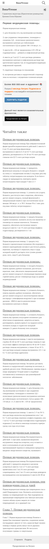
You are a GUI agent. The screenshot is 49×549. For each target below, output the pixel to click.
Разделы (28, 540)
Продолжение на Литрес (16, 119)
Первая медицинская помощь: (22, 164)
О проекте (18, 540)
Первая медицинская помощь (21, 139)
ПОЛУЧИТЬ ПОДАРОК (17, 100)
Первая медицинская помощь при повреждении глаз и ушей (24, 483)
